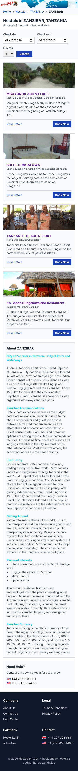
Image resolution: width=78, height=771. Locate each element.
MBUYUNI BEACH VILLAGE (27, 94)
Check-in (9, 34)
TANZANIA (37, 11)
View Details (14, 124)
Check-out (44, 34)
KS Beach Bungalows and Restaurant (35, 303)
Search (24, 53)
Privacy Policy (51, 713)
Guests (8, 48)
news (52, 648)
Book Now (62, 124)
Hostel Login (11, 737)
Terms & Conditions (54, 708)
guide (60, 552)
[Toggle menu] (72, 4)
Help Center (11, 719)
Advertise (9, 743)
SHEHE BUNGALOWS (23, 165)
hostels (29, 432)
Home (7, 11)
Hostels (20, 11)
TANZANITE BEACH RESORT (29, 236)
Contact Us (10, 713)
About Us (9, 708)
